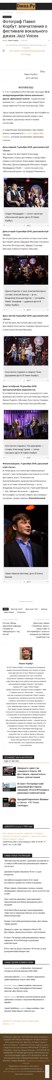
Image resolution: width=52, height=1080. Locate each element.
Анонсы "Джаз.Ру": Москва (6, 804)
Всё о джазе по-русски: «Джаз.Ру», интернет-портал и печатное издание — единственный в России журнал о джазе (25, 836)
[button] (4, 6)
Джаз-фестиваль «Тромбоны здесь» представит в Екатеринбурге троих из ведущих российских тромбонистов (38, 630)
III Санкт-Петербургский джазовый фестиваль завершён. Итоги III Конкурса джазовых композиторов (24, 940)
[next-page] (8, 812)
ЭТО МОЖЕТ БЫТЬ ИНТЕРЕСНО (18, 757)
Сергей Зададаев (11, 1008)
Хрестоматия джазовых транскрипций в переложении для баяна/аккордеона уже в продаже (23, 902)
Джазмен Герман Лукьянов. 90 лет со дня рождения (22, 873)
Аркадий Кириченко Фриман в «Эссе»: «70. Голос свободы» (32, 802)
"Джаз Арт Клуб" (16, 609)
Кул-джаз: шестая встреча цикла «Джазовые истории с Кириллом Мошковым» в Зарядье (25, 1000)
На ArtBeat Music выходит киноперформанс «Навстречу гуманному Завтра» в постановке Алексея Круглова (24, 913)
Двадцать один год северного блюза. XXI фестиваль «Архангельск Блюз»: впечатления (24, 930)
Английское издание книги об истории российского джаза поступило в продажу (22, 881)
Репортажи (20, 13)
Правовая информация (36, 1061)
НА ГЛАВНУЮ (8, 13)
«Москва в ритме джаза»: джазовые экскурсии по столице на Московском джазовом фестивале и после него (26, 863)
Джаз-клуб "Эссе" (32, 609)
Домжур (44, 609)
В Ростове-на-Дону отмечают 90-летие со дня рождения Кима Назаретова (25, 950)
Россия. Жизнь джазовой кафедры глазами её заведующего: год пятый (12, 628)
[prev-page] (4, 812)
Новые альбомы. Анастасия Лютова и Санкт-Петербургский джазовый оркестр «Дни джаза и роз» (23, 988)
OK (47, 1071)
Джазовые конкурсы (6, 789)
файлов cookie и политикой (14, 1071)
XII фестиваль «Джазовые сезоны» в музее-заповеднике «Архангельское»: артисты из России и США (26, 891)
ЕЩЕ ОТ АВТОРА (11, 761)
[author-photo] (26, 660)
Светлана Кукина (11, 977)
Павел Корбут (13, 40)
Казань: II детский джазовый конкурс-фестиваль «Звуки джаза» (26, 922)
